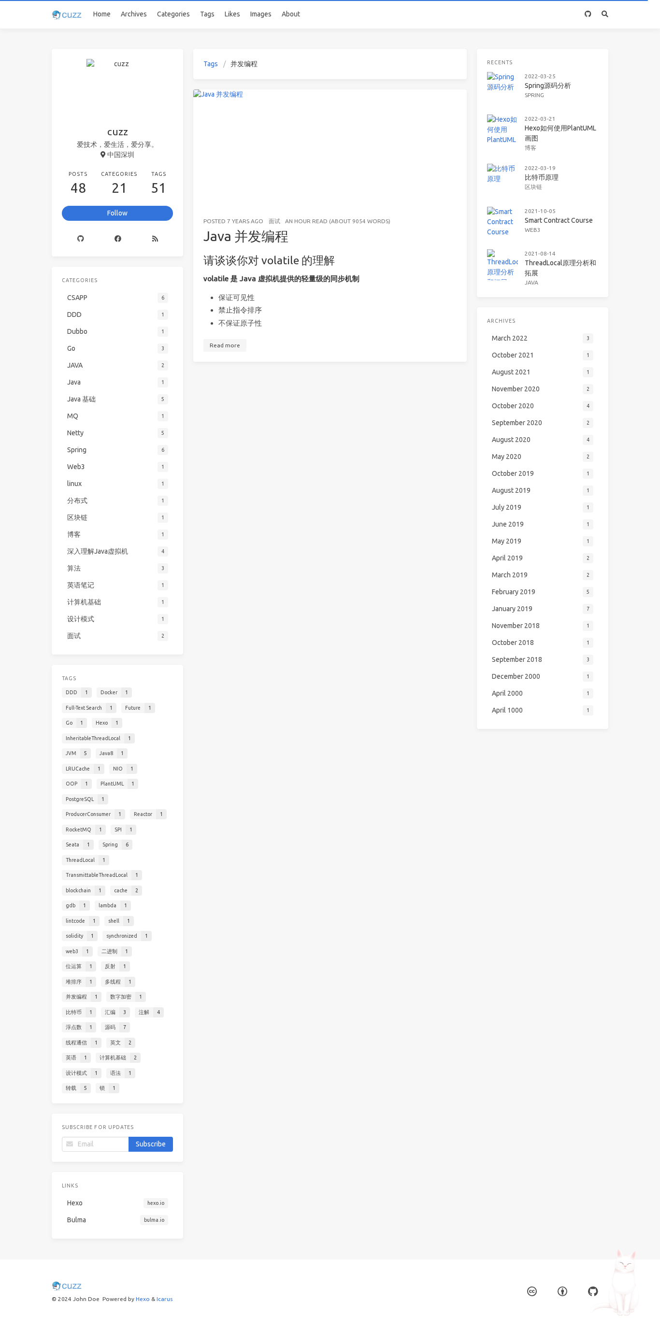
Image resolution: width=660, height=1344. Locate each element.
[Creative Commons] (532, 1291)
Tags (207, 14)
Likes (232, 14)
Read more (225, 345)
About (291, 14)
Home (102, 14)
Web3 (533, 230)
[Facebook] (117, 238)
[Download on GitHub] (588, 14)
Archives (134, 14)
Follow (117, 213)
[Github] (80, 238)
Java (531, 282)
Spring (534, 95)
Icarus (164, 1299)
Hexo (143, 1299)
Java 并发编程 (245, 236)
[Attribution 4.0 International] (562, 1291)
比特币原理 (542, 177)
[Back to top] (492, 1324)
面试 (274, 221)
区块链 (533, 187)
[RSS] (155, 238)
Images (261, 14)
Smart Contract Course (559, 220)
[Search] (605, 14)
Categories (173, 14)
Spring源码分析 (548, 85)
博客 (530, 147)
